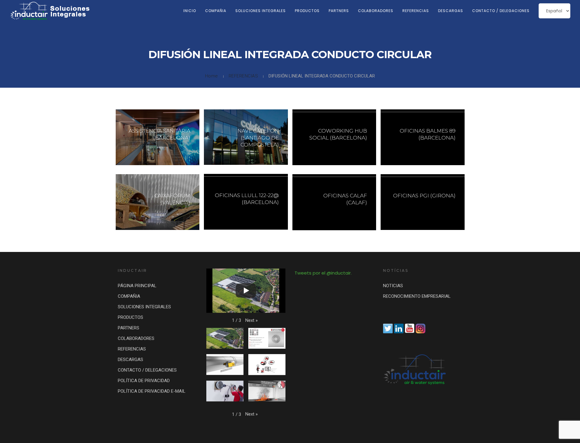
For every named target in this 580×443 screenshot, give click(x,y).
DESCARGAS (450, 10)
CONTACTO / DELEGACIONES (501, 10)
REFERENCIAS (415, 10)
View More (158, 137)
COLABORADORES (375, 10)
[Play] (246, 290)
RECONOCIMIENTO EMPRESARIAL (417, 296)
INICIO (189, 10)
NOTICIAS (393, 285)
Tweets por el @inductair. (323, 273)
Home (211, 76)
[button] (251, 320)
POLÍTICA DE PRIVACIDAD (144, 380)
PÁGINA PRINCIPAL (137, 285)
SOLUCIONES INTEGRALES (260, 10)
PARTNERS (339, 10)
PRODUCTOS (307, 10)
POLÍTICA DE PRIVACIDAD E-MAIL (151, 391)
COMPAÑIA (215, 10)
